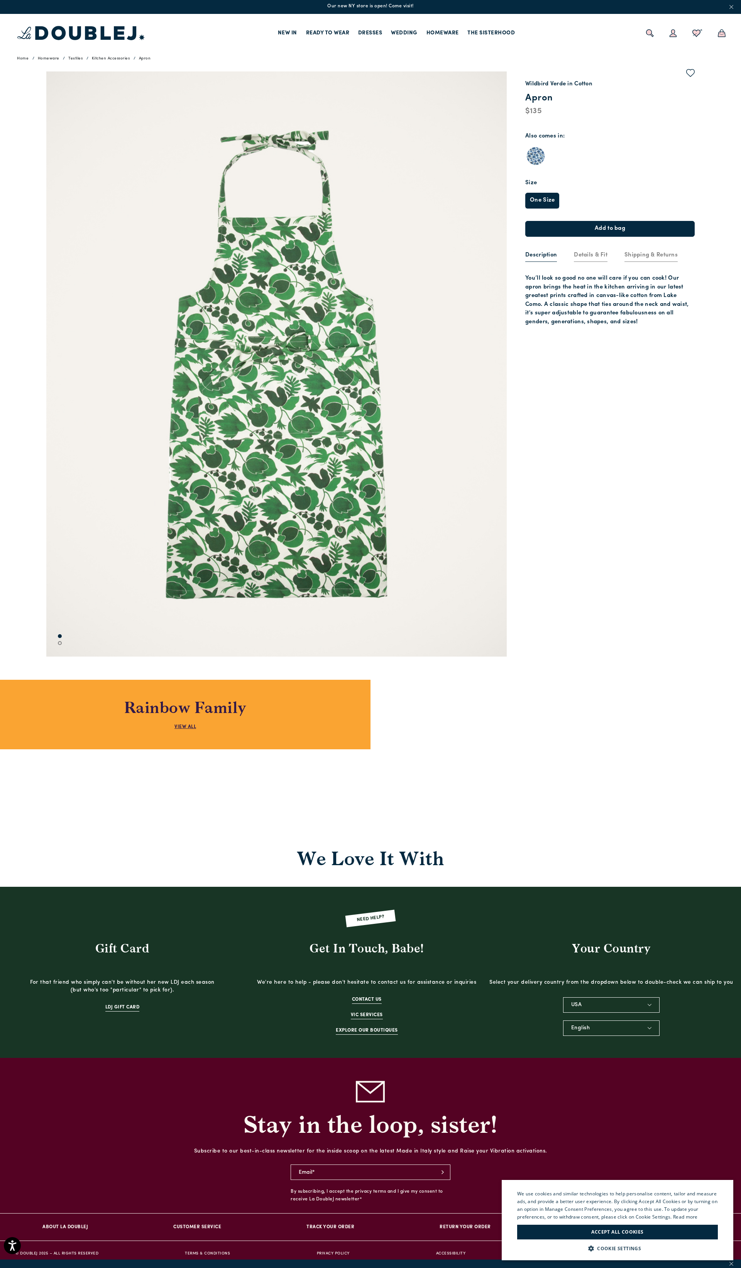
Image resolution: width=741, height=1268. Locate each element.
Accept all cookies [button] (617, 1232)
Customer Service (197, 1227)
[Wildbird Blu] (535, 156)
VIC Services (367, 1015)
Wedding (404, 33)
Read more (685, 1217)
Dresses (370, 33)
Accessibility (451, 1253)
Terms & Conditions (207, 1253)
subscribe (442, 1172)
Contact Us (367, 999)
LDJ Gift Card (122, 1007)
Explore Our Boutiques (367, 1030)
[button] (617, 1248)
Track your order (330, 1227)
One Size (542, 200)
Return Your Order (465, 1227)
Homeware (442, 33)
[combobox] (611, 1005)
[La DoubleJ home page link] (81, 33)
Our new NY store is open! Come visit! (370, 6)
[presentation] (541, 255)
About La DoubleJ (65, 1227)
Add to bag (610, 228)
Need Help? (371, 919)
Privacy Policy (333, 1253)
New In (287, 33)
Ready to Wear (328, 33)
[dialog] (617, 1220)
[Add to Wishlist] (690, 74)
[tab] (541, 255)
